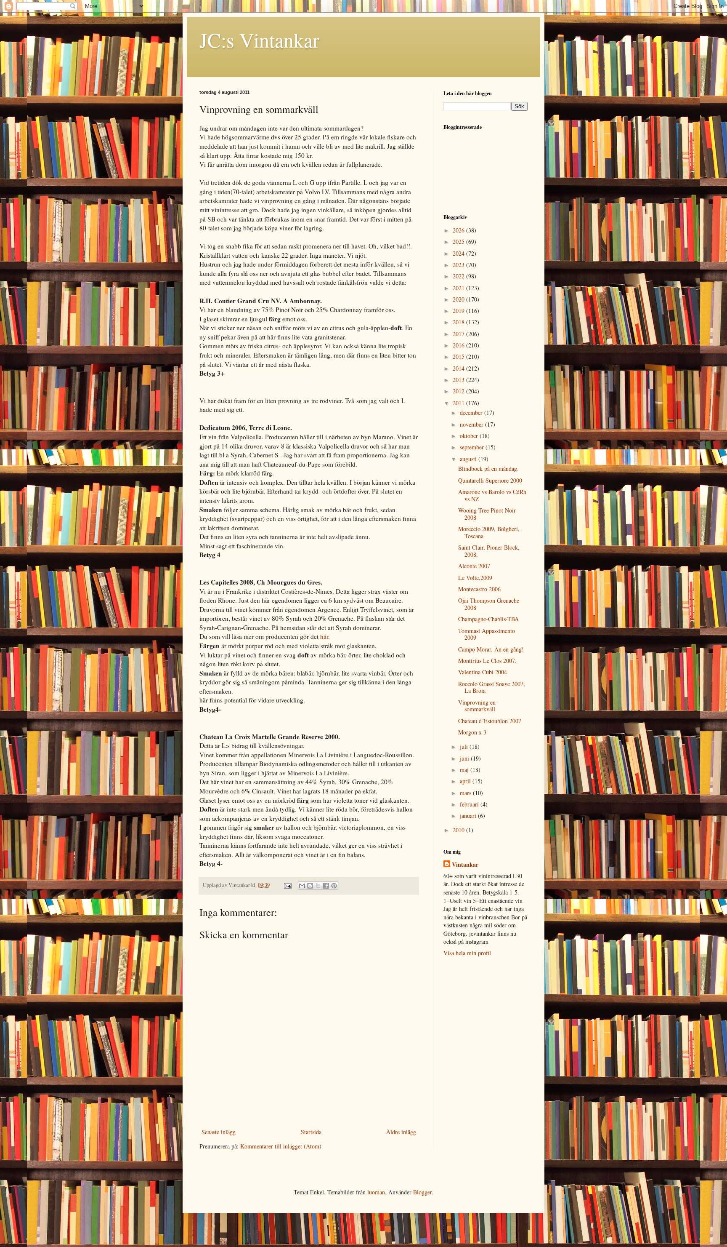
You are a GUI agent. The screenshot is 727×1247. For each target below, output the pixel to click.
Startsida (311, 1132)
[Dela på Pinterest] (334, 885)
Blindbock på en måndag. (488, 469)
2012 (459, 391)
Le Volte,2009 (475, 578)
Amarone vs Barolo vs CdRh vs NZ (492, 495)
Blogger (422, 1192)
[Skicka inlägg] (287, 885)
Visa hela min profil (467, 953)
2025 (459, 242)
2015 (459, 356)
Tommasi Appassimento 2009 (486, 634)
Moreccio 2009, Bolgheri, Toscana (489, 532)
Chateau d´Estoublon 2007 (489, 721)
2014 (459, 368)
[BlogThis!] (310, 885)
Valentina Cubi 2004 (482, 672)
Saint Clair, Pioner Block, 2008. (489, 550)
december (472, 413)
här (324, 636)
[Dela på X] (318, 885)
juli (465, 746)
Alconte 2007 (474, 566)
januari (469, 816)
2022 (459, 276)
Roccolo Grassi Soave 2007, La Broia (491, 687)
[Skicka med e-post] (302, 885)
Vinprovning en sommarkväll (477, 705)
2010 (459, 830)
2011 (459, 403)
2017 (459, 334)
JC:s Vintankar (259, 39)
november (472, 424)
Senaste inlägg (219, 1132)
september (473, 447)
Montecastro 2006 (479, 589)
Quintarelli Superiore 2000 (490, 480)
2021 (459, 288)
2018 (459, 322)
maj (465, 770)
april (466, 781)
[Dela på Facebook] (326, 885)
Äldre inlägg (401, 1132)
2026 (459, 230)
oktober (470, 436)
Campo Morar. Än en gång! (491, 649)
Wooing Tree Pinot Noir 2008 (487, 513)
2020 (459, 299)
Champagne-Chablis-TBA (488, 619)
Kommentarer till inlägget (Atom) (280, 1146)
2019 (459, 311)
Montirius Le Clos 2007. (487, 661)
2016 (459, 345)
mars (466, 793)
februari (470, 804)
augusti (469, 459)
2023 (459, 265)
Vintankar (465, 864)
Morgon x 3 (472, 732)
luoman (376, 1192)
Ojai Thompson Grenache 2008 (488, 603)
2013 (459, 380)
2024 (459, 253)
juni (465, 758)
